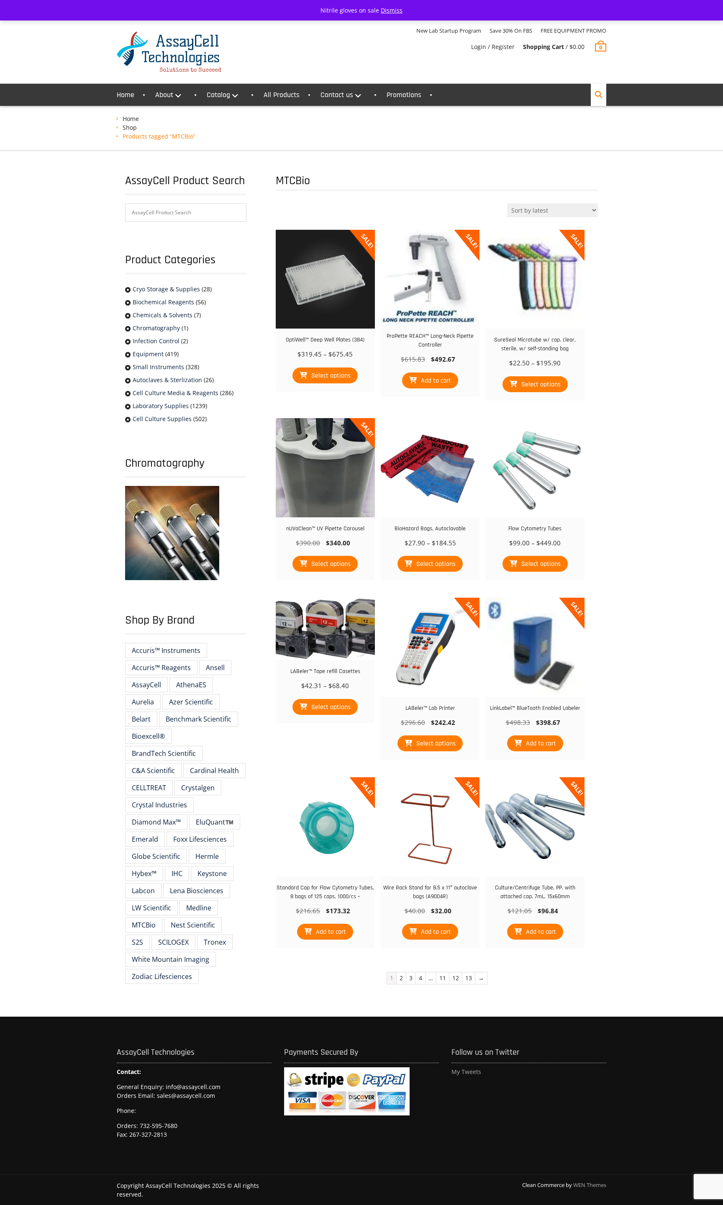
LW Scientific (151, 907)
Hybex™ (144, 873)
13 (468, 978)
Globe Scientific (156, 856)
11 (442, 978)
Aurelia (143, 702)
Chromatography (156, 328)
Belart (141, 719)
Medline (198, 907)
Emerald (145, 839)
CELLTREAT (149, 787)
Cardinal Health (214, 770)
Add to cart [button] (436, 380)
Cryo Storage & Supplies (166, 289)
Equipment (148, 354)
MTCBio (144, 925)
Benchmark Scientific (198, 719)
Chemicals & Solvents (162, 315)
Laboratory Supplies (161, 406)
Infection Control (156, 341)
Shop (130, 127)
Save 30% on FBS (511, 30)
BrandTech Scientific (164, 753)
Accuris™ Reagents (161, 667)
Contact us (336, 95)
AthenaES (191, 684)
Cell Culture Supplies (162, 419)
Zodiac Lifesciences (162, 976)
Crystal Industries (159, 804)
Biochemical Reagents (163, 302)
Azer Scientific (191, 702)
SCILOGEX (173, 942)
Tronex (215, 942)
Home (125, 95)
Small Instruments (158, 367)
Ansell (215, 667)
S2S (137, 942)
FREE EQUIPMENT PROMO (573, 30)
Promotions (404, 95)
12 (455, 978)
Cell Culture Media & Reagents (175, 393)
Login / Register (493, 47)
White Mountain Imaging (170, 959)
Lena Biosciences (196, 890)
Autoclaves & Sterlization (167, 380)
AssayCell (146, 684)
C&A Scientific (153, 770)
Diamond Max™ (156, 822)
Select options (331, 375)
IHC (177, 873)
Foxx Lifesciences (200, 839)
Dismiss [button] (392, 10)
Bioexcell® (148, 736)
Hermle (207, 856)
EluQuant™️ (214, 822)
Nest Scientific (193, 925)
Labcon (143, 890)
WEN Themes (589, 1185)
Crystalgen (198, 787)
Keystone (212, 873)
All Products (282, 95)
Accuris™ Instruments (166, 650)
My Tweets (466, 1072)
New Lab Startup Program (448, 30)
